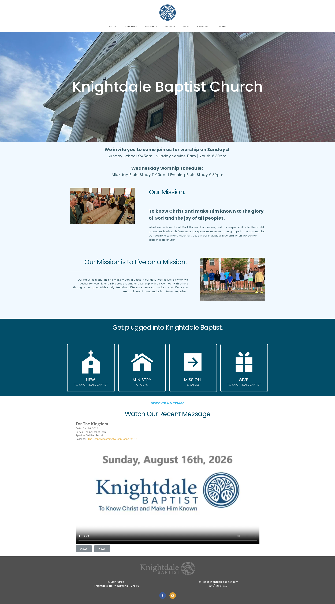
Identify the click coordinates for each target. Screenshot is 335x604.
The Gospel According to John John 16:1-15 (112, 438)
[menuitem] (112, 26)
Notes (102, 548)
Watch (83, 548)
